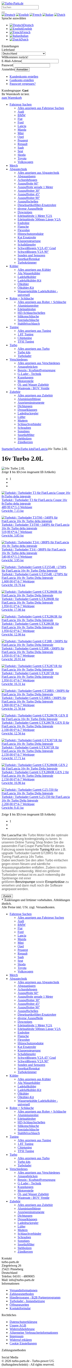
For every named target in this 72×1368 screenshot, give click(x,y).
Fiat (20, 119)
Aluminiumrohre (28, 305)
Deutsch (28, 25)
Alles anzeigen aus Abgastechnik (38, 172)
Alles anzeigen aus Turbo (34, 348)
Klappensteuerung (29, 241)
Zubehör (15, 391)
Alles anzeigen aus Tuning (34, 330)
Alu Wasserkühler (29, 273)
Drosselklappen (27, 409)
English (27, 28)
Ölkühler (23, 284)
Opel (21, 136)
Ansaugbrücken (28, 366)
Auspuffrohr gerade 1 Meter (35, 187)
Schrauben (24, 427)
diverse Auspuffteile (30, 208)
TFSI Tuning (26, 341)
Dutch (24, 39)
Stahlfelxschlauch (29, 323)
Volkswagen (25, 162)
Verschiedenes (19, 359)
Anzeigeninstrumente (31, 402)
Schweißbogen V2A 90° (33, 251)
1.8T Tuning (25, 334)
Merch (14, 165)
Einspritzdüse (55, 882)
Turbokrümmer (27, 262)
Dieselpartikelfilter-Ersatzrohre (37, 205)
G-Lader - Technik (29, 374)
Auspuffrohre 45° (29, 194)
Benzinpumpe (25, 882)
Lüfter (21, 417)
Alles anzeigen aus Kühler (34, 269)
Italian (24, 36)
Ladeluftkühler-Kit (29, 280)
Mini (21, 133)
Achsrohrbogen (27, 180)
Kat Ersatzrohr (27, 237)
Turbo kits (24, 352)
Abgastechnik (18, 169)
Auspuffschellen (28, 201)
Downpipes (25, 212)
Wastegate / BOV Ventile (33, 388)
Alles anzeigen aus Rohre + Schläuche (42, 302)
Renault (22, 144)
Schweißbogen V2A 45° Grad (37, 248)
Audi (21, 111)
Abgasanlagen (27, 176)
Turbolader (24, 356)
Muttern (23, 420)
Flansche (23, 226)
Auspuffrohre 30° (29, 190)
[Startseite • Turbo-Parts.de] (12, 3)
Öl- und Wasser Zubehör (33, 384)
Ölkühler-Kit (26, 287)
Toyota (22, 158)
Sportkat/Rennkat (29, 259)
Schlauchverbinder (29, 424)
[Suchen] (3, 12)
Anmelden (22, 69)
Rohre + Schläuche (22, 298)
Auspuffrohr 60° (28, 183)
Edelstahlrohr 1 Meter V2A (35, 215)
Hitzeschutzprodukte (31, 233)
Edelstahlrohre (27, 309)
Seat (20, 151)
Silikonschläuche (28, 316)
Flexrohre (24, 230)
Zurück (7, 896)
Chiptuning (25, 338)
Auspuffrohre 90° (29, 198)
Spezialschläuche (28, 320)
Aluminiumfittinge (29, 399)
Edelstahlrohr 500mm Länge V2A (39, 219)
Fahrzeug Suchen (21, 104)
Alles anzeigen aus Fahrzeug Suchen (41, 108)
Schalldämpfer (27, 244)
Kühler (14, 266)
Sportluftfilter (26, 435)
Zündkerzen (25, 442)
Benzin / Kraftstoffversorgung (36, 370)
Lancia (22, 126)
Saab (21, 147)
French (26, 32)
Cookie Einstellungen (23, 1343)
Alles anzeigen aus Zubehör (35, 395)
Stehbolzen (25, 438)
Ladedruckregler (28, 413)
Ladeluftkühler (27, 277)
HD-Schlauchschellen (31, 312)
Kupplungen (25, 377)
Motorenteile (26, 381)
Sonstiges (24, 431)
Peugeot (23, 140)
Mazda (22, 129)
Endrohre (23, 223)
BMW (22, 115)
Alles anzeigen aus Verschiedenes (39, 363)
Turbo (13, 345)
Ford (21, 122)
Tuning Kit (47, 849)
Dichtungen (25, 406)
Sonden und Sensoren (31, 255)
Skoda (22, 154)
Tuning (14, 327)
